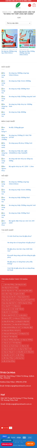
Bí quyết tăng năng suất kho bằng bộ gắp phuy (21, 256)
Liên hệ (16, 442)
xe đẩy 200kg (20, 355)
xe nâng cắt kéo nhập (8, 321)
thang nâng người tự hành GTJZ (25, 299)
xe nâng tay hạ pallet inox (9, 349)
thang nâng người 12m (8, 299)
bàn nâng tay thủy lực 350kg (10, 287)
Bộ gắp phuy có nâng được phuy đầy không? (20, 262)
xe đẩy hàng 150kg (7, 358)
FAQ (22, 442)
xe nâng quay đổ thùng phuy (10, 333)
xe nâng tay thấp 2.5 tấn (24, 349)
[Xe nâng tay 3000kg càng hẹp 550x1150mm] (9, 38)
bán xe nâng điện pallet (25, 290)
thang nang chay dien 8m (9, 296)
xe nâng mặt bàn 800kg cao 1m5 (11, 327)
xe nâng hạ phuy (6, 324)
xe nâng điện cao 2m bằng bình (24, 352)
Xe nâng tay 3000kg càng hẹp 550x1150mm (9, 52)
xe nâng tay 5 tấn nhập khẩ (9, 336)
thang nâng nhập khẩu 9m (9, 303)
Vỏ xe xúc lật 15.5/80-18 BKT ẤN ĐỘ (12, 309)
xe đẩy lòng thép (19, 358)
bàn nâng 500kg (9, 284)
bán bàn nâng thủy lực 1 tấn (9, 290)
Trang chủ (6, 12)
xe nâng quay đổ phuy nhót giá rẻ (11, 330)
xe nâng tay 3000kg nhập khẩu (10, 339)
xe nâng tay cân (24, 346)
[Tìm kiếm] (29, 5)
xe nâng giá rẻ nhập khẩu (22, 321)
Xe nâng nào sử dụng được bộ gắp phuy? (21, 242)
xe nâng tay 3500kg (26, 339)
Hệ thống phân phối (19, 441)
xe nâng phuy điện (27, 327)
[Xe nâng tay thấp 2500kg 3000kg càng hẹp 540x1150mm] (27, 38)
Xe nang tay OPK (6, 318)
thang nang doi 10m (23, 296)
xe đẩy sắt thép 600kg (8, 361)
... (2, 284)
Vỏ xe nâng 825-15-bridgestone (11, 306)
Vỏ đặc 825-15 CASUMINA (10, 312)
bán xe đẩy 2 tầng (7, 293)
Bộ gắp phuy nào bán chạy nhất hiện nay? (19, 250)
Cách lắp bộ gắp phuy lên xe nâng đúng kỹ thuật (20, 269)
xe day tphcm (23, 315)
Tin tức (29, 441)
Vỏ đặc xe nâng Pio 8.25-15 (9, 315)
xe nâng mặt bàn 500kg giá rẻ (21, 324)
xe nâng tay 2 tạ (23, 333)
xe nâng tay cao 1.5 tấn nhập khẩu (11, 342)
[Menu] (2, 5)
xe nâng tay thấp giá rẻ (8, 352)
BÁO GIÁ (30, 443)
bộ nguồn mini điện (19, 293)
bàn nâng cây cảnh (21, 284)
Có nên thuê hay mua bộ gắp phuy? (19, 236)
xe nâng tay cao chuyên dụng (10, 346)
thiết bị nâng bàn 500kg (24, 303)
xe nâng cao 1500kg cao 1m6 (21, 318)
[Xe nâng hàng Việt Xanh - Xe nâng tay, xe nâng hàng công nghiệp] (18, 5)
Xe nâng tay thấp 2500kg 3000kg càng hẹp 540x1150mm (27, 53)
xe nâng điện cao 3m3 (8, 355)
